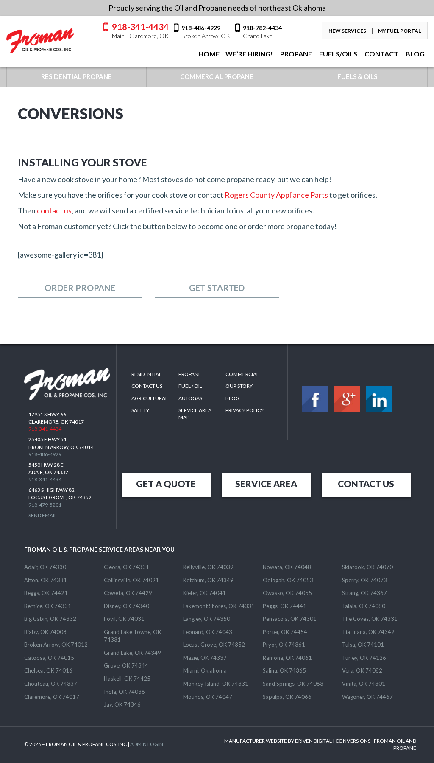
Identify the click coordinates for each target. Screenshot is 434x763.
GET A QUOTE (166, 483)
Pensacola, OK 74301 (290, 618)
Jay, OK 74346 (122, 704)
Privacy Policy (244, 410)
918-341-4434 (140, 30)
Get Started (217, 288)
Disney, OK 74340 (126, 606)
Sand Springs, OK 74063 (293, 683)
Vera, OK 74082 (362, 670)
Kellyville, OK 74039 (208, 567)
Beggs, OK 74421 (46, 592)
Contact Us (146, 386)
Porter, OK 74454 (285, 631)
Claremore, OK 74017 (51, 696)
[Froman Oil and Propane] (40, 40)
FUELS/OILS (337, 54)
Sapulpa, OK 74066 (287, 696)
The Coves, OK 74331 (370, 618)
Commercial (242, 374)
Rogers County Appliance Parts (276, 194)
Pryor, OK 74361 (284, 644)
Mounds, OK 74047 (207, 696)
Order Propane (80, 288)
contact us (54, 210)
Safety (140, 410)
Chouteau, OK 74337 (50, 683)
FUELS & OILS (357, 76)
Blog (232, 398)
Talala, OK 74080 (363, 606)
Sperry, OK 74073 (364, 580)
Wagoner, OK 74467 (367, 696)
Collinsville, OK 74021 (131, 580)
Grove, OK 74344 (126, 665)
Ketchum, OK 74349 (208, 580)
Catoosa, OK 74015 (49, 657)
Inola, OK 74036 (124, 691)
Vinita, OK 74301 (363, 683)
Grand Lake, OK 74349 (132, 652)
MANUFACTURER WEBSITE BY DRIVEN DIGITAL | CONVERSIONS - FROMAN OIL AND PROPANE (320, 744)
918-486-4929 (44, 454)
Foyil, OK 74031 (124, 618)
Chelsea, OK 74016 (48, 670)
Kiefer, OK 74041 (204, 592)
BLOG (414, 54)
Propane (295, 54)
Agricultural (149, 398)
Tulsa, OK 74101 (363, 644)
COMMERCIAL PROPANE (216, 76)
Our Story (239, 386)
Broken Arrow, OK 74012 (56, 644)
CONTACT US (366, 483)
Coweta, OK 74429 (128, 592)
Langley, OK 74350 (206, 618)
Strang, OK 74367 (364, 592)
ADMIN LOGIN (146, 744)
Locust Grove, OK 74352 (214, 644)
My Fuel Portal (399, 31)
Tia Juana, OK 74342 (368, 631)
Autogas (190, 398)
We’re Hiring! (249, 54)
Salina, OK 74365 (284, 670)
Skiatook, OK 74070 (367, 567)
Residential (146, 374)
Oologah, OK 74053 (288, 580)
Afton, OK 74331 (45, 580)
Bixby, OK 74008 (45, 631)
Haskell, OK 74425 (127, 678)
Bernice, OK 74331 (47, 606)
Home (208, 54)
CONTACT (380, 54)
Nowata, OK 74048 (287, 567)
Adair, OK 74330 (45, 567)
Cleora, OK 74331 (126, 567)
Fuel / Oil (190, 386)
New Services (347, 31)
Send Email (42, 515)
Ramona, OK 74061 (287, 657)
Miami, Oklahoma (205, 670)
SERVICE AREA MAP (194, 414)
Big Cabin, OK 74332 (50, 618)
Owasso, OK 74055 (287, 592)
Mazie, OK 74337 (205, 657)
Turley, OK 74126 (364, 657)
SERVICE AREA (266, 483)
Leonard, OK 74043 (207, 631)
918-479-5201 (44, 505)
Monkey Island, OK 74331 (215, 683)
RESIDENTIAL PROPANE (76, 76)
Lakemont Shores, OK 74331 (219, 606)
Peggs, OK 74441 (284, 606)
